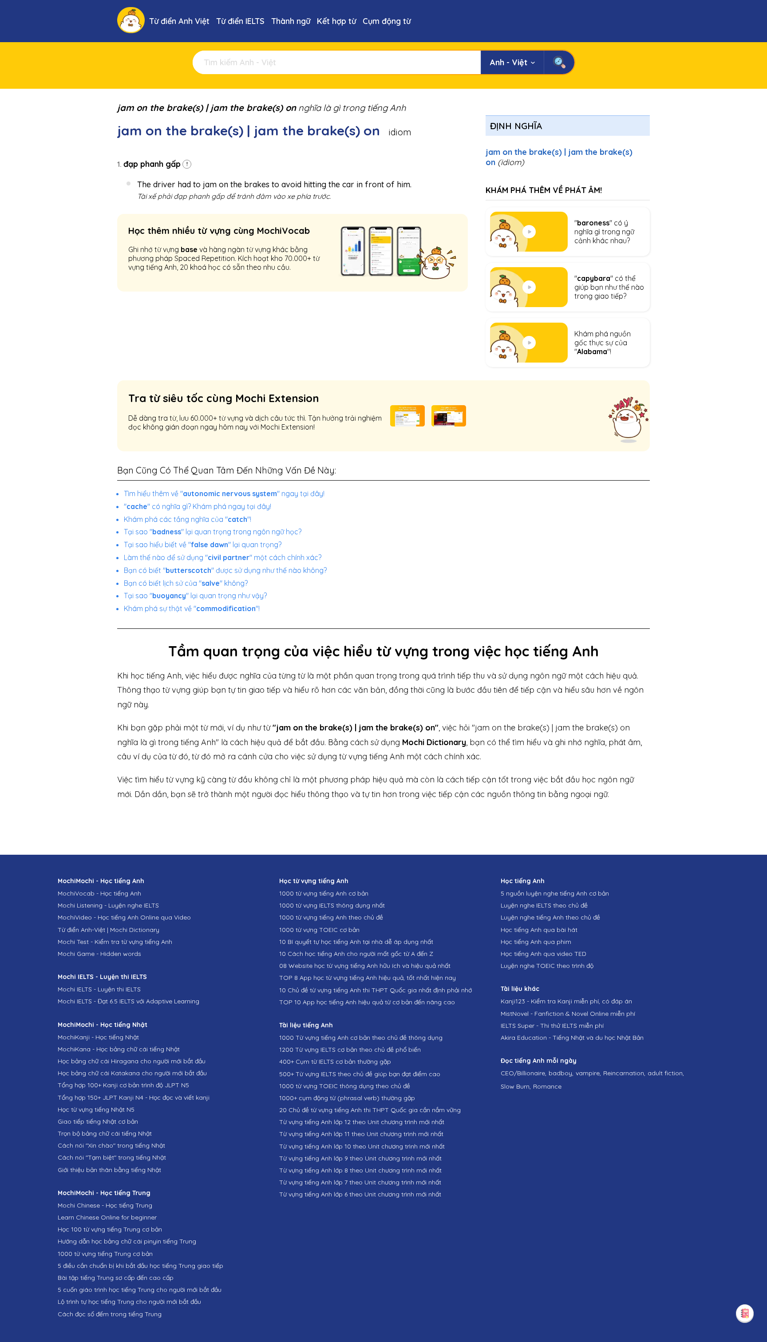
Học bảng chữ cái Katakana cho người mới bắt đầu (132, 1073)
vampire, (588, 1073)
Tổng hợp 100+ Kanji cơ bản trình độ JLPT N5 (123, 1085)
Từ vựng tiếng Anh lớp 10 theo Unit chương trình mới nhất (362, 1146)
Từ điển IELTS (240, 21)
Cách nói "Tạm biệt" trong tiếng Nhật (112, 1157)
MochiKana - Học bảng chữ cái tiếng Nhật (119, 1049)
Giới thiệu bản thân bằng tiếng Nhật (109, 1170)
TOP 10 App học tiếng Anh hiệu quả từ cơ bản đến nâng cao (367, 1002)
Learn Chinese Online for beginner (107, 1217)
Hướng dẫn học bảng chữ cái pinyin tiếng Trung (127, 1241)
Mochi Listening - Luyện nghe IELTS (108, 905)
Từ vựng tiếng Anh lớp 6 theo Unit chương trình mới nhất (360, 1194)
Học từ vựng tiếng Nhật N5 (96, 1109)
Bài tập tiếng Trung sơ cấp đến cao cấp (116, 1278)
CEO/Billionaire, (523, 1073)
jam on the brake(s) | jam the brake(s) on (559, 157)
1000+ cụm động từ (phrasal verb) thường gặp (347, 1098)
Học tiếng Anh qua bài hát (539, 930)
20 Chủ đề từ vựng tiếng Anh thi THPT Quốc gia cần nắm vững (370, 1110)
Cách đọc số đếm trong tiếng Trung (110, 1314)
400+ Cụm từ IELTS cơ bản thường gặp (335, 1062)
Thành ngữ (290, 21)
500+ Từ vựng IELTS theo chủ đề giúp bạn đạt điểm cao (359, 1074)
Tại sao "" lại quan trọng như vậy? (195, 595)
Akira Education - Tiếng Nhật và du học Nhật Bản (572, 1038)
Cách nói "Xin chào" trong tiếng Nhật (111, 1145)
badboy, (561, 1073)
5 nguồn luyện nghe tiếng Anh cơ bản (555, 893)
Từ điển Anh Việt (179, 21)
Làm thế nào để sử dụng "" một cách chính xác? (222, 557)
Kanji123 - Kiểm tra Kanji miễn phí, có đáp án (566, 1001)
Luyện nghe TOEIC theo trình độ (547, 966)
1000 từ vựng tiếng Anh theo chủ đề (331, 917)
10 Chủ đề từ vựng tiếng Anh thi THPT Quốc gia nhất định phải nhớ (375, 990)
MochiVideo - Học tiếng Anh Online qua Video (124, 917)
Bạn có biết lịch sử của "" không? (186, 583)
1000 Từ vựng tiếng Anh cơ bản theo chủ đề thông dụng (361, 1038)
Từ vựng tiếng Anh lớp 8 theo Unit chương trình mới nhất (360, 1170)
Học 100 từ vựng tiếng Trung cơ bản (110, 1229)
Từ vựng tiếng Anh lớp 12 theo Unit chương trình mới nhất (361, 1122)
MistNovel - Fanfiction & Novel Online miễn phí (568, 1014)
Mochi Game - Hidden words (99, 954)
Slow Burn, (516, 1086)
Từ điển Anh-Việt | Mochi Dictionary (108, 930)
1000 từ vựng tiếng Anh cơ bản (323, 893)
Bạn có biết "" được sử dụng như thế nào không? (225, 570)
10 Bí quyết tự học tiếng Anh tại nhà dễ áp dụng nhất (356, 942)
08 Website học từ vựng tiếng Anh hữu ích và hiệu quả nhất (365, 966)
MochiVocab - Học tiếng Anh (99, 893)
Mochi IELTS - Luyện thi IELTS (99, 989)
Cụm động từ (387, 21)
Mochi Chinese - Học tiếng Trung (105, 1205)
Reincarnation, (624, 1073)
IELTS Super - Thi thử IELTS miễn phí (552, 1026)
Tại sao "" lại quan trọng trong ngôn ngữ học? (212, 531)
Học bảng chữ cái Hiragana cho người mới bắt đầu (132, 1061)
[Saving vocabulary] (745, 1313)
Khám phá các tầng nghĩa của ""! (187, 519)
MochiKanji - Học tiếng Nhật (98, 1037)
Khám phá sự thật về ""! (192, 608)
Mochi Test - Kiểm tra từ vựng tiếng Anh (115, 942)
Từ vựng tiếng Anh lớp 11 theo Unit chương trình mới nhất (361, 1134)
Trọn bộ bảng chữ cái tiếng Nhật (105, 1133)
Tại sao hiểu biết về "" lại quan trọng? (202, 544)
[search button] (559, 62)
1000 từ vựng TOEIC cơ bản (319, 930)
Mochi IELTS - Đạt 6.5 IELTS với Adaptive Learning (128, 1001)
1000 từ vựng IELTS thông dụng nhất (332, 905)
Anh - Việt (508, 62)
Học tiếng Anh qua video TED (543, 954)
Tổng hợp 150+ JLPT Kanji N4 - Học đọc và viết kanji (134, 1097)
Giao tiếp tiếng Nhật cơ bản (98, 1121)
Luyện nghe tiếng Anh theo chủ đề (550, 917)
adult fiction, (666, 1073)
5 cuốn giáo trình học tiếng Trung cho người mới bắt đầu (139, 1290)
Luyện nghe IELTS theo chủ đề (544, 905)
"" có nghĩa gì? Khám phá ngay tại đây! (197, 506)
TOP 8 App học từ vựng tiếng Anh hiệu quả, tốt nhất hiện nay (367, 978)
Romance (547, 1086)
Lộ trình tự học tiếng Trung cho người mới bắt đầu (129, 1302)
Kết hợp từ (336, 21)
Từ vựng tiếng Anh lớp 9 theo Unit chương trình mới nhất (360, 1158)
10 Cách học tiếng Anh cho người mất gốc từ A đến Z (356, 954)
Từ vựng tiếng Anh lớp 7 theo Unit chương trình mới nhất (360, 1182)
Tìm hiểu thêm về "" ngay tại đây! (224, 493)
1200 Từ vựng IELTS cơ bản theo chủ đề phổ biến (350, 1050)
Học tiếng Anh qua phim (536, 942)
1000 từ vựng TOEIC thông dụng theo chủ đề (344, 1086)
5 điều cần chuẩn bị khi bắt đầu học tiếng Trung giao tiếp (140, 1266)
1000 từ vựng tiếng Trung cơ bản (105, 1254)
